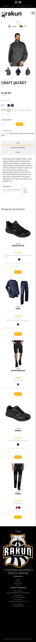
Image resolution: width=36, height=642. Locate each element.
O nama (12, 6)
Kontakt (30, 6)
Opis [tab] (18, 143)
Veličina (3, 110)
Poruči (19, 124)
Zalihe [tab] (18, 152)
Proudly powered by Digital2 (24, 639)
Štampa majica (21, 6)
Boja (2, 105)
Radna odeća (13, 133)
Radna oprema (24, 133)
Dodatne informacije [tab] (18, 147)
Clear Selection (5, 113)
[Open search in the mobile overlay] (18, 22)
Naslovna (5, 6)
